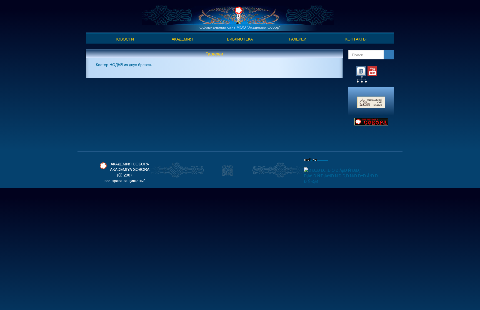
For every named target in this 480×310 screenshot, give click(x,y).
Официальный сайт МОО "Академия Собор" (240, 27)
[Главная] (238, 14)
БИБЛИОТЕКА (240, 39)
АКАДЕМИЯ (182, 39)
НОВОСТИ (124, 39)
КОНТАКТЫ (355, 39)
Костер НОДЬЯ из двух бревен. (124, 64)
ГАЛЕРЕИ (297, 39)
